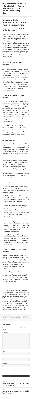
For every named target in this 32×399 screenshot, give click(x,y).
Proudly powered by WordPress (9, 397)
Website (4, 363)
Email (4, 357)
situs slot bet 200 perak (10, 317)
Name (4, 351)
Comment (5, 332)
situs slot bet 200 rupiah (20, 317)
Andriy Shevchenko (15, 316)
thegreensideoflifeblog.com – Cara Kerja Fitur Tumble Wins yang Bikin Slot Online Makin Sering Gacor (14, 8)
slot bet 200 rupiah (11, 319)
